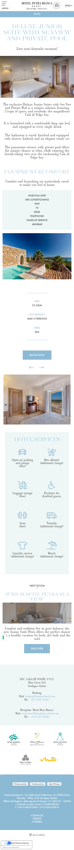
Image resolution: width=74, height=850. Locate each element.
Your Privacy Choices (20, 843)
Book (37, 14)
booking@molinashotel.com (40, 696)
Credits (37, 818)
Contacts (37, 815)
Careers (37, 821)
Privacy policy (20, 784)
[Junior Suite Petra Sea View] (37, 613)
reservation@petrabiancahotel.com (40, 713)
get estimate (57, 5)
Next (3, 429)
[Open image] (37, 400)
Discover (37, 648)
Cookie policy (37, 784)
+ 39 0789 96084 (39, 717)
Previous (3, 370)
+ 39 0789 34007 (39, 699)
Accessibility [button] (39, 834)
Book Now (37, 355)
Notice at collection (11, 847)
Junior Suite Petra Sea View (37, 597)
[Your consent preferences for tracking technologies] (3, 637)
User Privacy (54, 784)
